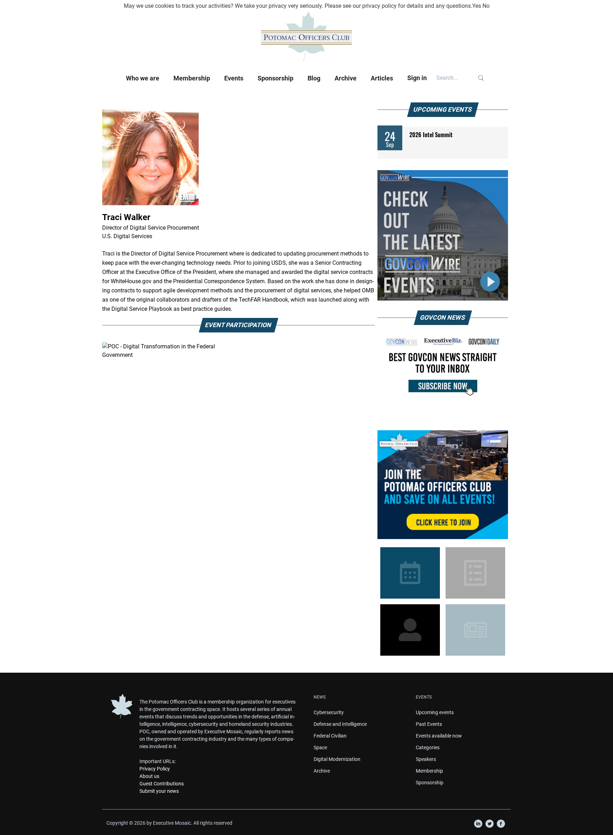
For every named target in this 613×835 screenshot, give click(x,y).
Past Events (429, 724)
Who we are (142, 78)
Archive (346, 78)
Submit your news (159, 791)
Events (233, 78)
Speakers (426, 759)
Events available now (439, 736)
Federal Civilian (330, 736)
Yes (476, 5)
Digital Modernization (337, 759)
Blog (314, 78)
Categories (428, 747)
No (486, 5)
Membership (191, 78)
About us (149, 776)
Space (320, 747)
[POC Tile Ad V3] (442, 484)
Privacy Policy (154, 769)
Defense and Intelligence (340, 724)
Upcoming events (435, 712)
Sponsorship (275, 78)
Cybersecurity (329, 712)
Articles (382, 78)
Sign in (417, 78)
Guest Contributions (161, 783)
